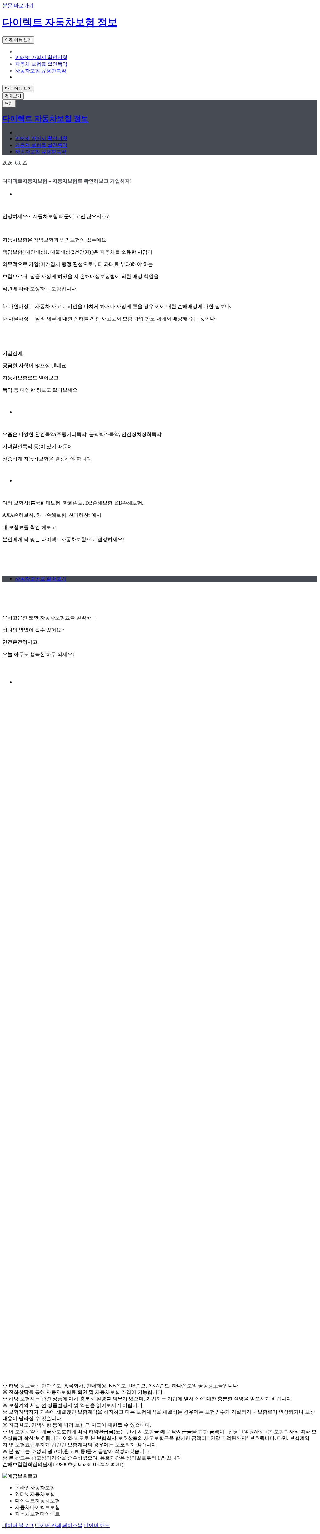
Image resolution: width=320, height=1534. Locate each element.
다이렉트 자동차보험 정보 (60, 22)
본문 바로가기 (18, 5)
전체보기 (13, 96)
